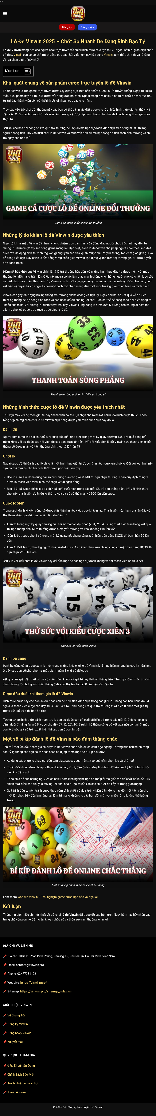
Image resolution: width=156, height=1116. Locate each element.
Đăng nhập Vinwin (19, 1033)
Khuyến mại (15, 1042)
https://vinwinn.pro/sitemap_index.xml (46, 991)
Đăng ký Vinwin (17, 1024)
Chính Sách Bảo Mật (20, 1074)
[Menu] (5, 13)
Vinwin (18, 55)
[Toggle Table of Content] (25, 71)
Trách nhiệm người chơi (22, 1083)
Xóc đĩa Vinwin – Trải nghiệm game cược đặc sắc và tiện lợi (58, 897)
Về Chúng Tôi (16, 1015)
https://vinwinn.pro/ (33, 982)
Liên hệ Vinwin (17, 1092)
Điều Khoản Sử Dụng (21, 1065)
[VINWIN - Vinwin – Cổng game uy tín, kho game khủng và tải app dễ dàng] (78, 13)
